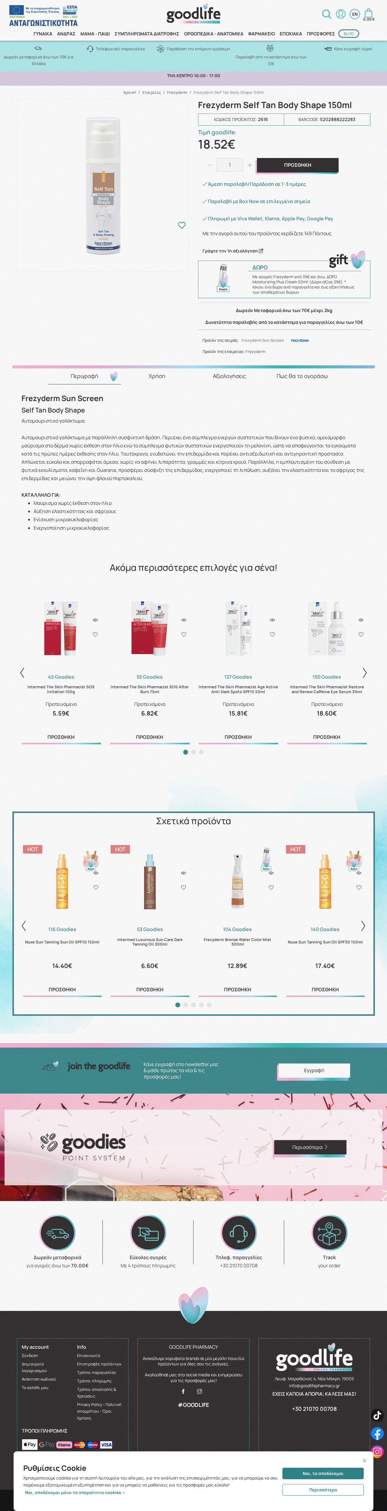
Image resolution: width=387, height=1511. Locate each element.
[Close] (364, 1460)
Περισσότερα (323, 1490)
